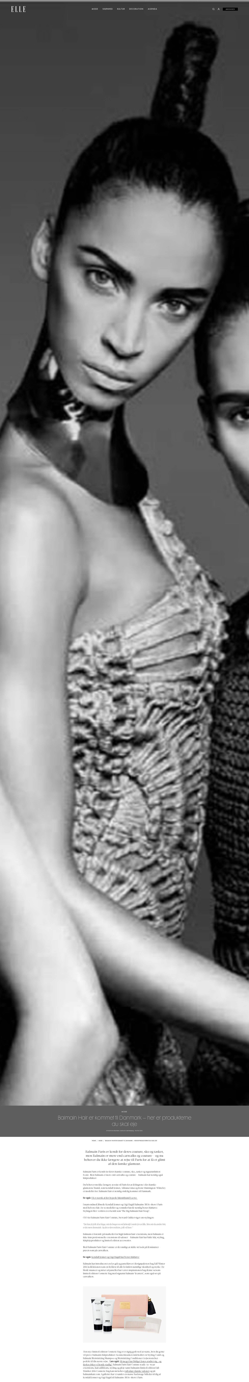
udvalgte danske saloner (137, 1371)
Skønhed (108, 9)
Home (94, 1140)
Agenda (152, 9)
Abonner (230, 9)
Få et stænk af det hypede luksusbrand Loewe (114, 1198)
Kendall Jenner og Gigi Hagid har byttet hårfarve (115, 1257)
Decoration (136, 9)
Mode (95, 9)
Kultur (121, 9)
